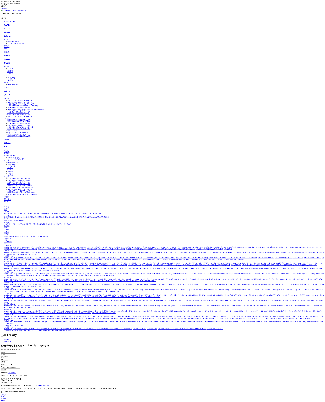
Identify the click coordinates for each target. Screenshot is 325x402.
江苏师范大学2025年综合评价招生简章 (18, 136)
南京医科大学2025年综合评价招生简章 (18, 121)
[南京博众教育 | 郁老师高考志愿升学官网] (162, 10)
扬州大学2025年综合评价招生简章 (17, 132)
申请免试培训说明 (12, 84)
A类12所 (7, 91)
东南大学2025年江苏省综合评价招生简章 (19, 102)
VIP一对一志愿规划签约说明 (16, 43)
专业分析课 (7, 200)
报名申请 (7, 59)
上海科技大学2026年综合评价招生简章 (18, 107)
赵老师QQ (4, 8)
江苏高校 (10, 68)
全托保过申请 (11, 77)
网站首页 (6, 206)
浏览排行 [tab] (6, 340)
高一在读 (7, 32)
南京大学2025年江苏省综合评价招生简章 (19, 100)
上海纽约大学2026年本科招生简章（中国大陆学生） (23, 105)
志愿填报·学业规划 (9, 155)
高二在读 (7, 29)
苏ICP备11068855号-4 (43, 385)
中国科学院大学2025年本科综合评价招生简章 (21, 104)
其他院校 (10, 73)
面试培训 (6, 201)
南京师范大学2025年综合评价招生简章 (18, 120)
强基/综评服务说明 (13, 41)
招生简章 (7, 55)
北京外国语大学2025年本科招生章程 (18, 113)
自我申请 (10, 81)
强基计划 (6, 161)
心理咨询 (6, 198)
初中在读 (7, 36)
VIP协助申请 (11, 79)
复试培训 (7, 63)
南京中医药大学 (12, 130)
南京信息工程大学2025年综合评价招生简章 (20, 127)
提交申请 (3, 369)
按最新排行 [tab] (7, 341)
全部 (5, 210)
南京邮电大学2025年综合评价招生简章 (18, 123)
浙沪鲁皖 (10, 70)
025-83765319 (12, 373)
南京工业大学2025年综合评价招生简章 (18, 125)
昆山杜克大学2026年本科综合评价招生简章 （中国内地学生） (25, 109)
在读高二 (7, 147)
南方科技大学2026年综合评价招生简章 (18, 111)
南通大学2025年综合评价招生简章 (17, 134)
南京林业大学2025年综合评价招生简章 (18, 129)
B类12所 (7, 95)
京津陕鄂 (10, 72)
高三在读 (7, 25)
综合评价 (6, 177)
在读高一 (7, 143)
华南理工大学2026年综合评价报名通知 (18, 114)
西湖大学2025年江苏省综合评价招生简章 (19, 116)
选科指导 (6, 196)
